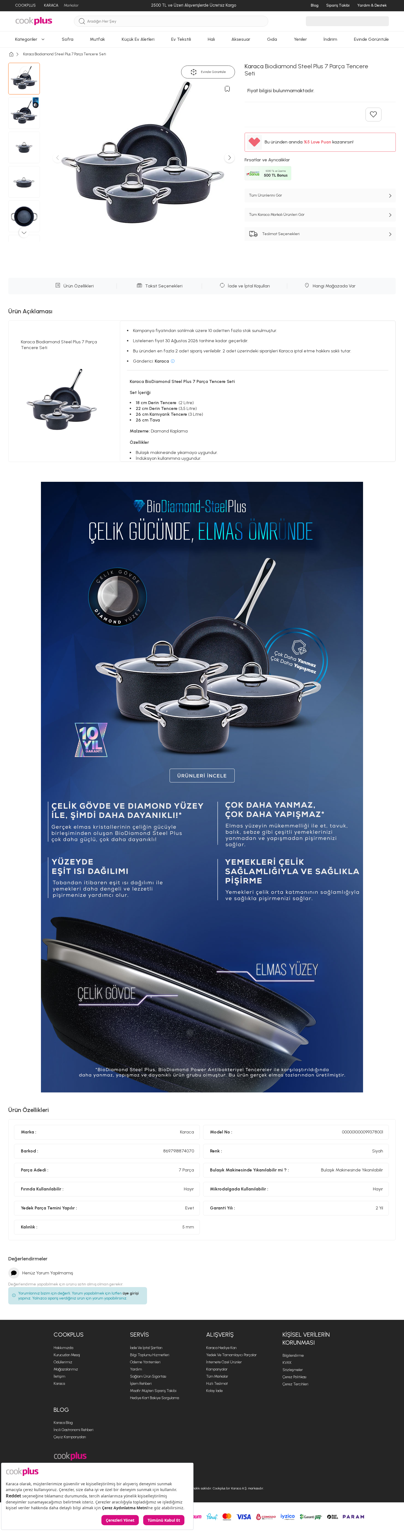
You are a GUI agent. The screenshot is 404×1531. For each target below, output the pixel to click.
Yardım (136, 1369)
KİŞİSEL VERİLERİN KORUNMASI (306, 1338)
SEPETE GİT (202, 243)
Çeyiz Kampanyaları (70, 1437)
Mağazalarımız (66, 1369)
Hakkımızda (63, 1347)
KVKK (287, 1362)
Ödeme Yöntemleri (145, 1362)
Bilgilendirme (293, 1355)
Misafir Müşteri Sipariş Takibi (153, 1390)
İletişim (59, 1376)
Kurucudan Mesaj (67, 1355)
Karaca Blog (63, 1422)
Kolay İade (214, 1390)
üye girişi (131, 1293)
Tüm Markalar (217, 1376)
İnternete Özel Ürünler (224, 1362)
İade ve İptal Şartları (146, 1347)
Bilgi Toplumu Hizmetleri (149, 1355)
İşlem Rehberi (141, 1383)
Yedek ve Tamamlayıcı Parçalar (231, 1355)
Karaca (59, 1383)
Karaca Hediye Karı (221, 1347)
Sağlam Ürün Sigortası (148, 1376)
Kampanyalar (217, 1369)
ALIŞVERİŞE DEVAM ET (201, 229)
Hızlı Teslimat (217, 1383)
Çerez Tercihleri (295, 1384)
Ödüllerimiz (63, 1362)
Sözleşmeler (293, 1369)
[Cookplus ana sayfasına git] (70, 1456)
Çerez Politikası (294, 1377)
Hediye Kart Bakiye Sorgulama (154, 1398)
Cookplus (69, 1334)
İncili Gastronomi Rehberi (73, 1429)
